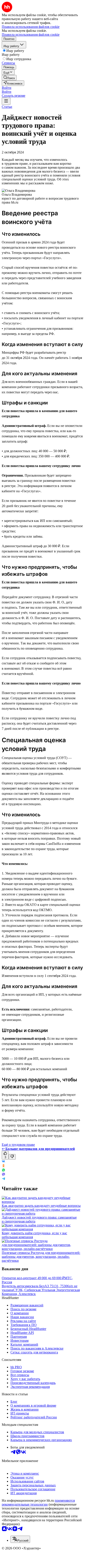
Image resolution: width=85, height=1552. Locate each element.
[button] (6, 88)
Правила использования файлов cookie (31, 34)
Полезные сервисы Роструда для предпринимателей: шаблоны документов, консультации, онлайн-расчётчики (41, 1256)
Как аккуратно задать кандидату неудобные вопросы (41, 1205)
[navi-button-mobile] (6, 101)
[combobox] (20, 1539)
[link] (9, 77)
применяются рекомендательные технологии (38, 1502)
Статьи (7, 107)
